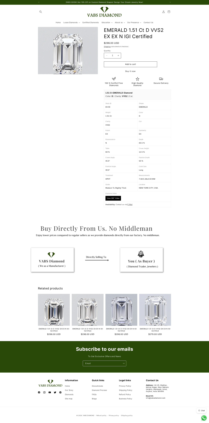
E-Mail (129, 204)
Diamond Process (99, 390)
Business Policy (125, 399)
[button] (40, 11)
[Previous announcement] (38, 2)
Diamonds (69, 394)
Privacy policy (114, 415)
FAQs (94, 394)
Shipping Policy (125, 390)
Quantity (107, 51)
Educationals (97, 386)
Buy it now (130, 71)
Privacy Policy (125, 386)
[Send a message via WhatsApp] (204, 418)
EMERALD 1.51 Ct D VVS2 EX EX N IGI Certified (54, 330)
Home (67, 386)
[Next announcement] (170, 2)
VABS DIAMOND (88, 415)
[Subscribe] (123, 363)
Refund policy (101, 415)
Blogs (94, 399)
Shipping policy (127, 415)
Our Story (69, 390)
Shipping (107, 46)
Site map (69, 399)
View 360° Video (113, 198)
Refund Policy (125, 394)
